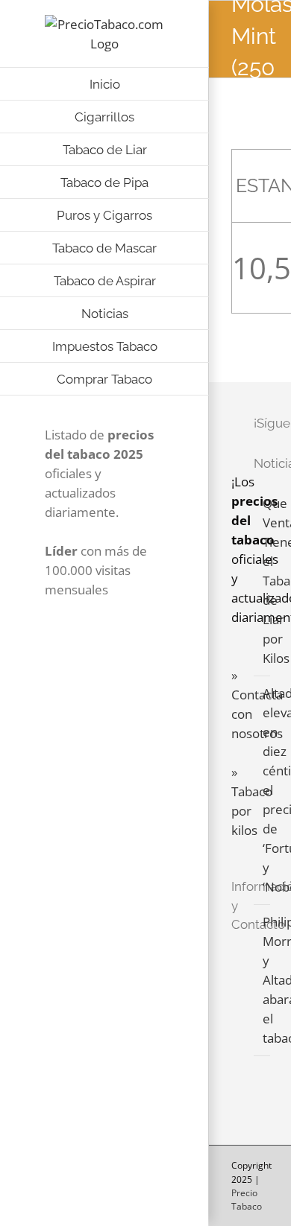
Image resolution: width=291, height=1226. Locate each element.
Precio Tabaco (246, 1200)
